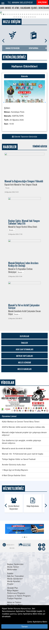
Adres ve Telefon (14, 602)
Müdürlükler (12, 569)
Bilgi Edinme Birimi (14, 605)
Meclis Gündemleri (15, 578)
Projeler (10, 584)
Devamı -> (8, 188)
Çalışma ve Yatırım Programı (19, 595)
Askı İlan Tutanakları (15, 576)
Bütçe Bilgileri (12, 590)
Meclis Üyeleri (13, 566)
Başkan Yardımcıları (15, 564)
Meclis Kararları (13, 581)
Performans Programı (16, 593)
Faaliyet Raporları (14, 598)
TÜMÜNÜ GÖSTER (40, 146)
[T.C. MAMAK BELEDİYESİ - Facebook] (40, 544)
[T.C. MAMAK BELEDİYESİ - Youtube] (43, 548)
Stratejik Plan (12, 587)
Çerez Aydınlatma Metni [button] (37, 621)
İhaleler (10, 573)
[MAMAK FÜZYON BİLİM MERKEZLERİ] (12, 35)
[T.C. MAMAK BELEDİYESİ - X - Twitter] (43, 544)
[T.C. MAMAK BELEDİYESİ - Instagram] (40, 548)
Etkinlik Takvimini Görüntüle (25, 136)
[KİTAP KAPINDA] (33, 35)
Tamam (24, 626)
